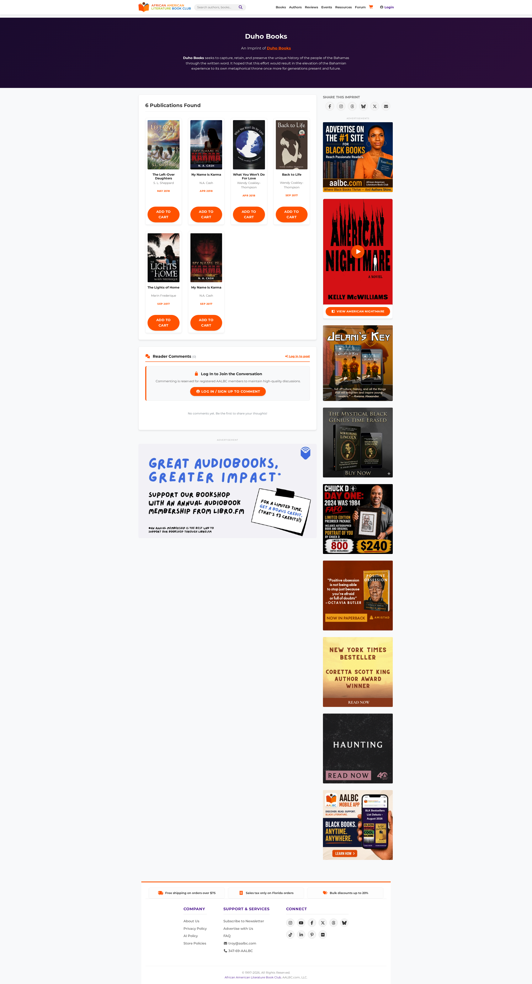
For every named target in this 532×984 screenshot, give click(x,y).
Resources (343, 7)
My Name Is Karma (206, 287)
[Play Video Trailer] (358, 251)
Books (281, 7)
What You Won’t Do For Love (249, 176)
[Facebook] (312, 923)
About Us (191, 921)
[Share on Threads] (352, 106)
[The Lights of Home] (164, 258)
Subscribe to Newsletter (243, 921)
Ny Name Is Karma (206, 174)
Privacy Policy (195, 929)
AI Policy (190, 936)
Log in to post (299, 356)
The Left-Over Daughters (164, 176)
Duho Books (279, 48)
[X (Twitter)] (323, 923)
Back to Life (291, 174)
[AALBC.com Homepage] (164, 7)
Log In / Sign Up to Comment (230, 391)
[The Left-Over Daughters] (164, 145)
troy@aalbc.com (242, 943)
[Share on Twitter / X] (374, 106)
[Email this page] (386, 106)
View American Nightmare (360, 311)
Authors (295, 7)
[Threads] (333, 923)
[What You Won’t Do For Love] (249, 145)
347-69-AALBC (240, 951)
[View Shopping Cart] (371, 7)
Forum (360, 7)
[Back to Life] (292, 145)
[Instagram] (290, 923)
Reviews (311, 7)
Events (326, 7)
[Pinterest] (312, 934)
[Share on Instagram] (341, 106)
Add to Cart (163, 214)
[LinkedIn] (301, 934)
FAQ (226, 936)
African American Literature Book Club (253, 977)
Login (389, 7)
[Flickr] (323, 934)
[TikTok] (290, 934)
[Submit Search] (240, 7)
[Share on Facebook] (329, 106)
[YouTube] (301, 923)
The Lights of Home (163, 287)
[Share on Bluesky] (363, 106)
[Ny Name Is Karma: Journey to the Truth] (206, 145)
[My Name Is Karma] (206, 258)
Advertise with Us (238, 929)
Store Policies (194, 943)
